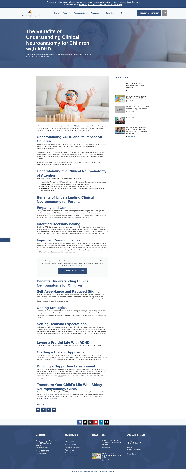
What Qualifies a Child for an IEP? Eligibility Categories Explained (137, 108)
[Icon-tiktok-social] (106, 422)
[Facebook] (79, 422)
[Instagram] (90, 422)
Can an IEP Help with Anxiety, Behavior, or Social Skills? (136, 97)
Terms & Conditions (71, 444)
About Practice (69, 450)
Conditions (110, 13)
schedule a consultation (50, 398)
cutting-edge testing (52, 394)
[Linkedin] (101, 422)
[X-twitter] (85, 422)
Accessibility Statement (72, 447)
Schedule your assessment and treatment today (100, 4)
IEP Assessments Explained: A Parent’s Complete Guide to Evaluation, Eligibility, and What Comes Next (137, 131)
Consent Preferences (71, 456)
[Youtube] (95, 422)
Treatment (95, 13)
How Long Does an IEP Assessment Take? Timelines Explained (135, 85)
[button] (38, 410)
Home (56, 13)
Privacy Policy (69, 441)
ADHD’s (77, 126)
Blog (122, 13)
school (60, 376)
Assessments (79, 13)
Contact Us (68, 453)
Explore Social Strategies (72, 271)
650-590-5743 (44, 451)
